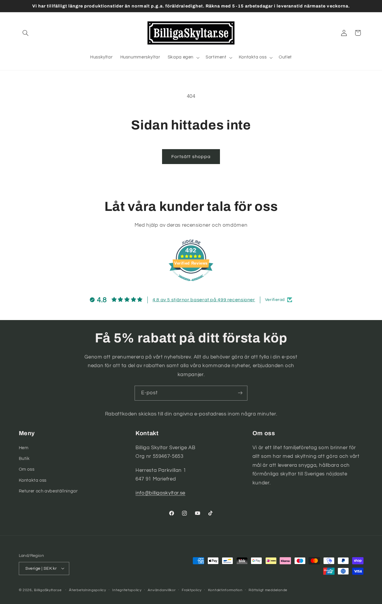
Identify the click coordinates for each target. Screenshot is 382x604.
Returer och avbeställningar (48, 491)
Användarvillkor (161, 590)
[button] (26, 33)
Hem (24, 447)
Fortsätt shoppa (191, 156)
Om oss (27, 469)
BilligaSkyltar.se (48, 589)
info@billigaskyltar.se (160, 492)
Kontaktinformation (225, 590)
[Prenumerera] (240, 393)
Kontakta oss (33, 480)
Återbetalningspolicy (87, 590)
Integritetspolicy (127, 590)
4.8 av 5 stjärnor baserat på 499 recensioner (204, 299)
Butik (24, 458)
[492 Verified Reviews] (191, 284)
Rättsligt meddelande (268, 590)
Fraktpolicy (192, 590)
